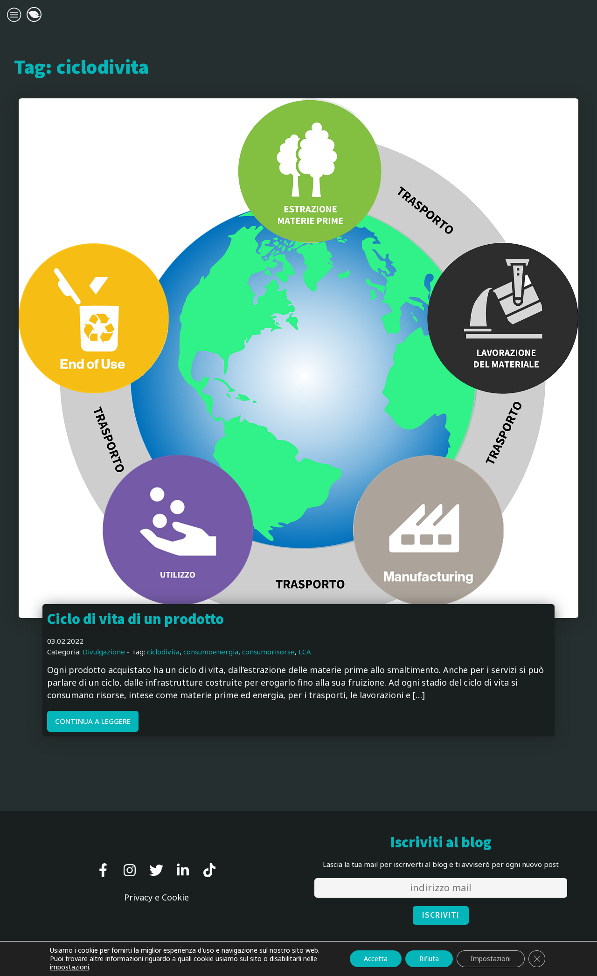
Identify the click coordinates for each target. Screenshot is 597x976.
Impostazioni (491, 958)
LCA (304, 651)
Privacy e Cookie (156, 897)
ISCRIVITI (440, 915)
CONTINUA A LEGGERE (93, 721)
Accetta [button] (376, 958)
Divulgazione (104, 651)
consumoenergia (210, 651)
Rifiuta (429, 958)
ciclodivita (163, 651)
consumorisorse (268, 651)
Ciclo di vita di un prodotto (135, 619)
